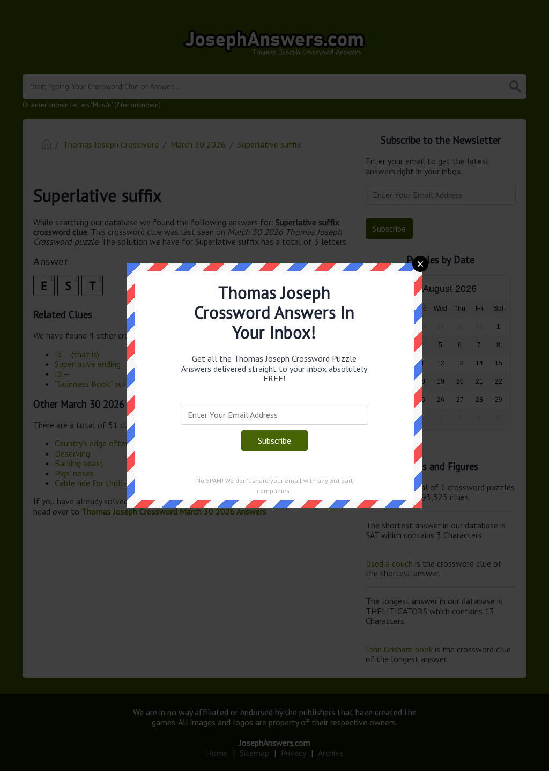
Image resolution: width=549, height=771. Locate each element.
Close (420, 264)
